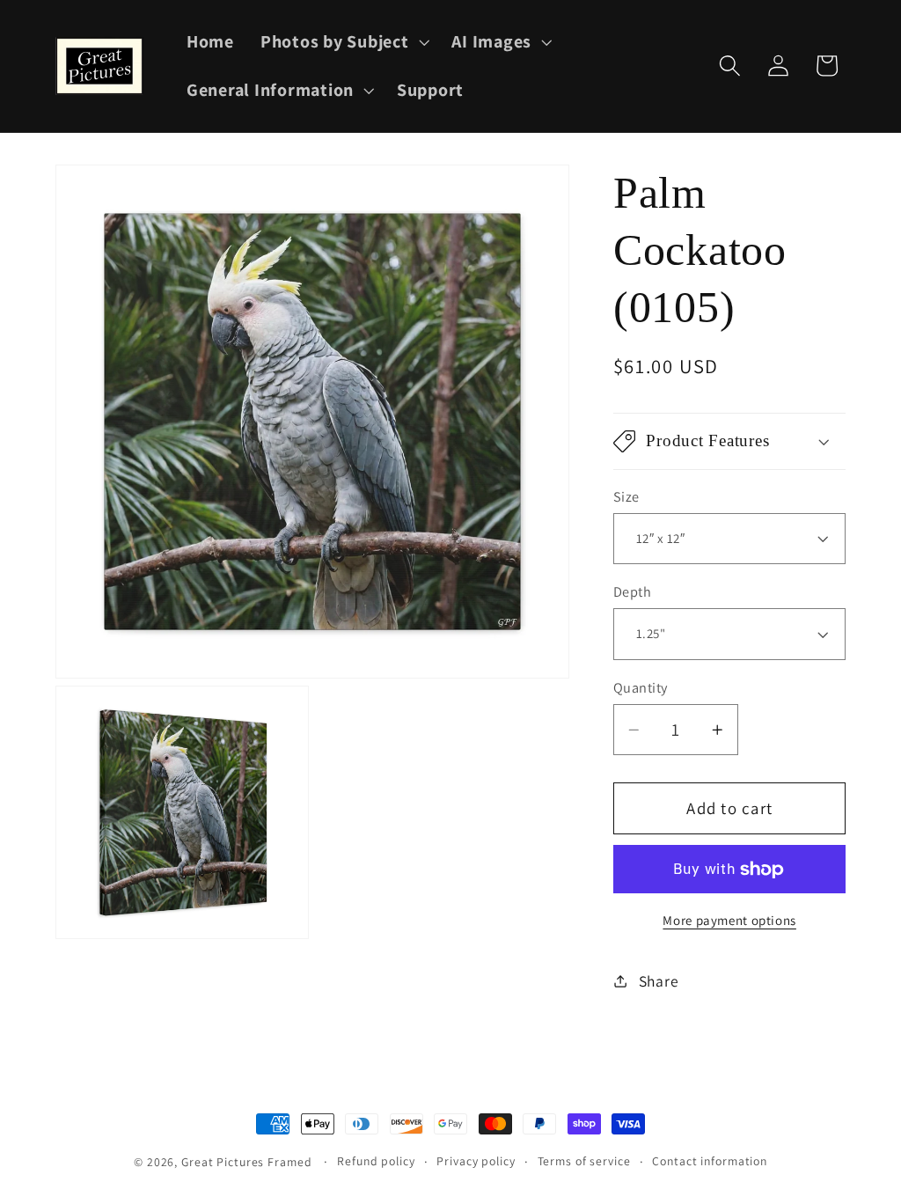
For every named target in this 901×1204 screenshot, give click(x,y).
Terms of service (584, 1161)
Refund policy (375, 1161)
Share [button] (659, 981)
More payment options (729, 920)
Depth (632, 591)
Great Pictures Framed (246, 1162)
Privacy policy (475, 1161)
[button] (343, 42)
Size (626, 496)
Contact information (709, 1161)
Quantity (640, 687)
